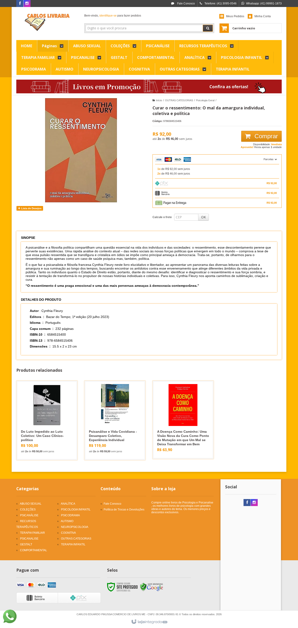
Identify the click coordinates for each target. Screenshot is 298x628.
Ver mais (49, 437)
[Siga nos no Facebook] (19, 3)
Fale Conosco (185, 3)
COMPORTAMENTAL (33, 550)
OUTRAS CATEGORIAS (179, 100)
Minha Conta (262, 16)
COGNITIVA (68, 532)
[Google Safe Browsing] (151, 586)
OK (203, 217)
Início (159, 100)
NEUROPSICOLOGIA (74, 527)
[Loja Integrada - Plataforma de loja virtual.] (149, 622)
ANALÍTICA (68, 503)
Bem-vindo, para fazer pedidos (112, 15)
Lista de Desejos (30, 208)
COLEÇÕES (28, 509)
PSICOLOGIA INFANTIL (76, 509)
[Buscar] (208, 28)
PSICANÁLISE (29, 515)
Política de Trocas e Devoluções (124, 509)
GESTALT (26, 544)
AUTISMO (67, 521)
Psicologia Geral (205, 100)
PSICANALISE (29, 538)
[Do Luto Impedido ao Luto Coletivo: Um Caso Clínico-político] (46, 420)
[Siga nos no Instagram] (27, 3)
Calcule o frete (162, 217)
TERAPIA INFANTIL (73, 544)
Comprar (265, 136)
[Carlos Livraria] (47, 22)
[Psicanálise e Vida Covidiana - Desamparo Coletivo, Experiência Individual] (114, 420)
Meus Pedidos (235, 16)
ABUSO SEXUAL (30, 503)
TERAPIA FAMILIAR (32, 532)
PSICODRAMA (70, 515)
